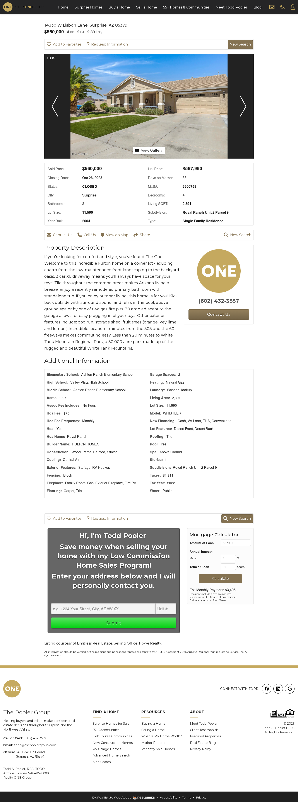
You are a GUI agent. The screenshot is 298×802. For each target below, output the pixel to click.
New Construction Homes (113, 743)
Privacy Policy (200, 749)
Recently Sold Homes (158, 749)
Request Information (109, 44)
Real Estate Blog (203, 743)
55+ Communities (106, 730)
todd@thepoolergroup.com (35, 745)
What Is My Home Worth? (161, 736)
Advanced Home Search (111, 755)
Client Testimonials (204, 730)
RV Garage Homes (107, 749)
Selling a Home (153, 730)
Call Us (90, 235)
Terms (186, 797)
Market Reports (153, 743)
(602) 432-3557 (219, 301)
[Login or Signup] (293, 7)
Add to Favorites (67, 44)
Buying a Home (153, 724)
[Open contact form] (272, 7)
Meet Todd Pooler (204, 724)
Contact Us (62, 235)
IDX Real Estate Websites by (112, 797)
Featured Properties (205, 736)
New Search (240, 44)
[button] (54, 106)
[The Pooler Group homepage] (12, 688)
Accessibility (168, 797)
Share (145, 235)
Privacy (201, 797)
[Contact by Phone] (282, 7)
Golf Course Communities (112, 736)
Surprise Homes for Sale (111, 724)
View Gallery (152, 150)
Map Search (102, 762)
